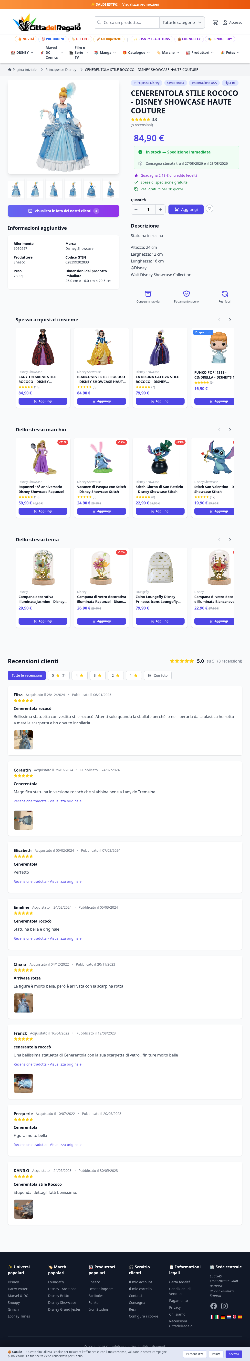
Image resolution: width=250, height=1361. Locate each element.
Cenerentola (175, 83)
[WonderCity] (223, 1317)
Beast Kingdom (101, 1288)
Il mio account (140, 1282)
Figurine (230, 83)
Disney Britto (58, 1295)
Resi (132, 1309)
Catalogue (134, 52)
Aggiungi (45, 401)
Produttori (197, 52)
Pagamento (178, 1300)
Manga (102, 52)
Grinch (13, 1309)
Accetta (234, 1354)
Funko (93, 1302)
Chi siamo (177, 1314)
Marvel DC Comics (49, 52)
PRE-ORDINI (53, 39)
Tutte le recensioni (27, 675)
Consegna (137, 1302)
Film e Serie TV (77, 52)
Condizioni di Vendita (180, 1291)
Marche (165, 52)
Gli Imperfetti (108, 39)
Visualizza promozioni (140, 4)
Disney (13, 1282)
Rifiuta (216, 1354)
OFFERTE (80, 39)
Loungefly (189, 39)
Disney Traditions (152, 39)
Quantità (138, 199)
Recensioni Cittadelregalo (180, 1323)
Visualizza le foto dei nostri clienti (66, 210)
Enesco (19, 262)
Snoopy (14, 1302)
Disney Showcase (79, 248)
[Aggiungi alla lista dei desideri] (209, 208)
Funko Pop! (220, 39)
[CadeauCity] (212, 1317)
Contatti (135, 1295)
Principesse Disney (146, 83)
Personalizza (195, 1354)
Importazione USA (204, 83)
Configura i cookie (143, 1316)
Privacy (175, 1307)
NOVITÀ (26, 39)
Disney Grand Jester (64, 1309)
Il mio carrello (140, 1288)
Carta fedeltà (179, 1282)
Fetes (227, 52)
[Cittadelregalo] (217, 1317)
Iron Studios (99, 1309)
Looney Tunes (19, 1316)
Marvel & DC (18, 1295)
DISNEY (20, 52)
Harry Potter (18, 1288)
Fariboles (96, 1295)
